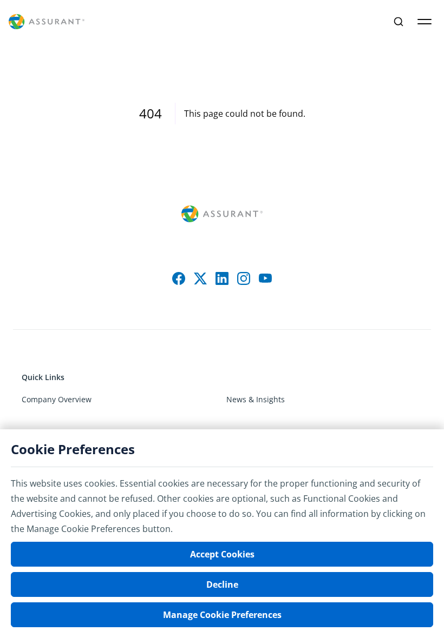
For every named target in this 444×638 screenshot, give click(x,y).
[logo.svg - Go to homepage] (46, 22)
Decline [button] (222, 584)
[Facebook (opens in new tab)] (178, 278)
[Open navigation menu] (424, 21)
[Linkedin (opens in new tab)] (222, 278)
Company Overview (57, 399)
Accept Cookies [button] (222, 554)
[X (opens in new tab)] (200, 278)
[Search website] (398, 21)
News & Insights (255, 399)
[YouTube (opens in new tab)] (265, 278)
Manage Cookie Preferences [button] (222, 615)
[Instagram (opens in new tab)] (243, 278)
